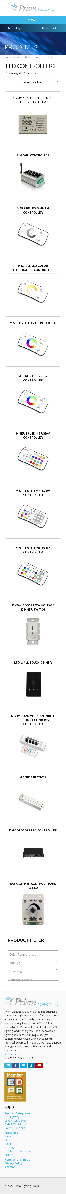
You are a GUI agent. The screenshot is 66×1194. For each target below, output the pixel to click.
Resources (11, 1133)
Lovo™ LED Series (15, 1120)
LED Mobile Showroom (18, 1151)
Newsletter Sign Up (17, 1159)
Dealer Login (49, 28)
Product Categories (17, 1113)
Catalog (9, 1147)
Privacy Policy (13, 1163)
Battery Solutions (14, 1128)
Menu (34, 20)
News (7, 1136)
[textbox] (33, 955)
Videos (8, 1144)
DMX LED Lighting (15, 1124)
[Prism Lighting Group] (33, 8)
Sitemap (9, 1167)
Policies (8, 1155)
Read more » (12, 1054)
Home (9, 57)
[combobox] (33, 952)
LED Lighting (24, 57)
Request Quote (16, 28)
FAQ (7, 1140)
